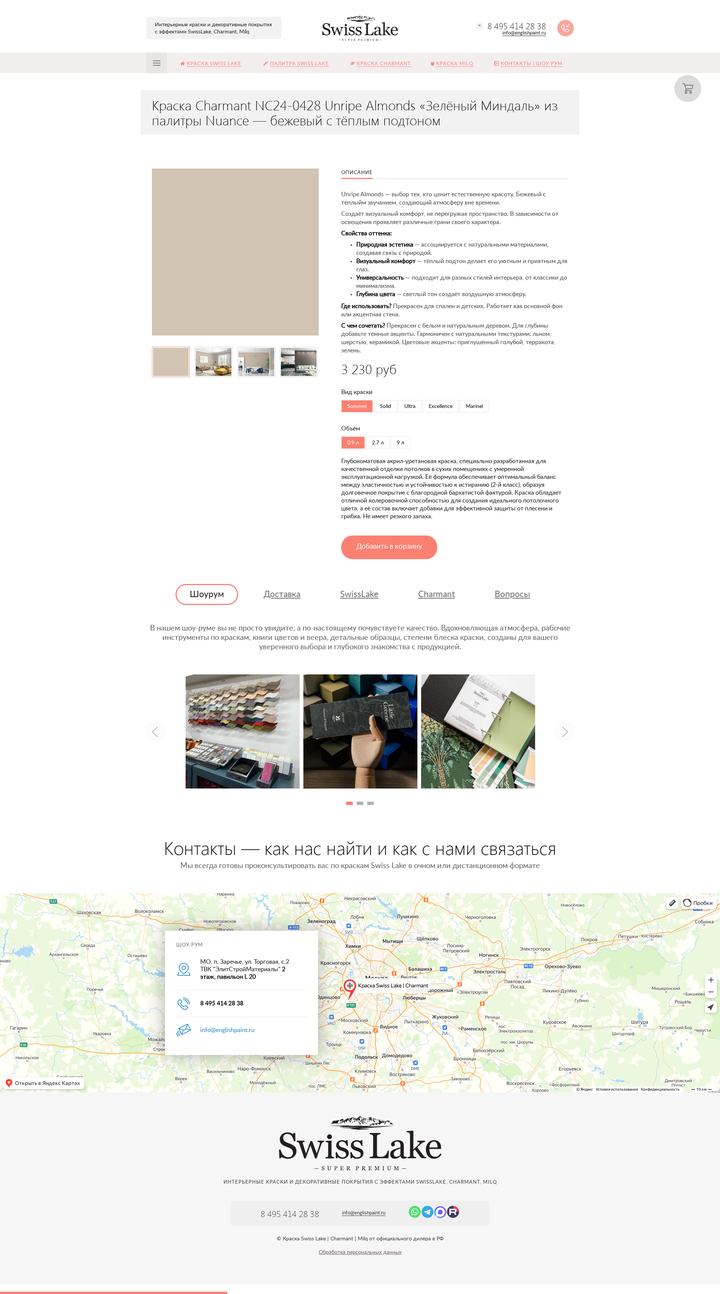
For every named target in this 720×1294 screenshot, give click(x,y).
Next (564, 731)
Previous (155, 731)
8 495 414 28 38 (517, 26)
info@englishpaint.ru (524, 33)
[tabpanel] (243, 731)
